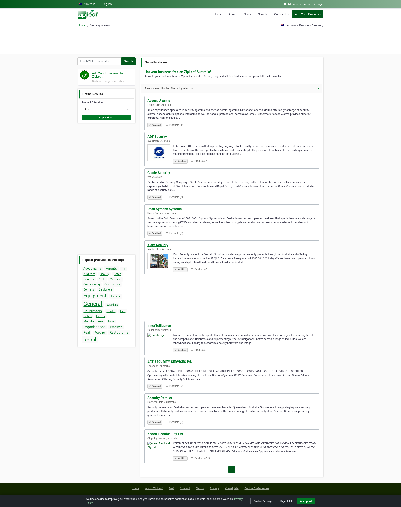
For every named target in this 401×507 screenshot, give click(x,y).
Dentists (88, 289)
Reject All (286, 501)
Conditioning (91, 284)
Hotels (87, 316)
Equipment (95, 296)
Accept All (306, 501)
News (247, 14)
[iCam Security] (160, 261)
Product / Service (92, 102)
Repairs (99, 333)
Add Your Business (308, 14)
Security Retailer (159, 398)
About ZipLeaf (154, 488)
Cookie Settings (263, 501)
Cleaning (115, 279)
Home (218, 14)
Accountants (92, 268)
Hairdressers (92, 311)
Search (262, 14)
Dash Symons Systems (164, 209)
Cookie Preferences (257, 488)
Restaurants (118, 332)
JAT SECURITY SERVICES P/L (169, 362)
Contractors (112, 284)
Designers (106, 289)
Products (116, 327)
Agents (111, 268)
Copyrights (232, 488)
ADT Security (157, 137)
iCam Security (157, 245)
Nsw (111, 321)
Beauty (104, 274)
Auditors (89, 274)
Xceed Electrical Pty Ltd (165, 434)
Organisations (94, 327)
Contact (185, 488)
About (233, 14)
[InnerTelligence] (160, 342)
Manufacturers (93, 321)
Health (110, 311)
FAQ (171, 488)
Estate (115, 296)
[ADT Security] (160, 153)
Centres (88, 279)
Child (102, 279)
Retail (89, 340)
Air (123, 268)
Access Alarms (158, 101)
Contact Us (281, 14)
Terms (200, 488)
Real (86, 333)
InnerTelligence (159, 326)
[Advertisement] (200, 42)
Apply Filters (106, 117)
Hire (122, 311)
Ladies (100, 316)
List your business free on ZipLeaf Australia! (177, 72)
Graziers (112, 304)
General (92, 304)
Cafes (117, 274)
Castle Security (158, 173)
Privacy (214, 488)
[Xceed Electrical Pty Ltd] (160, 450)
